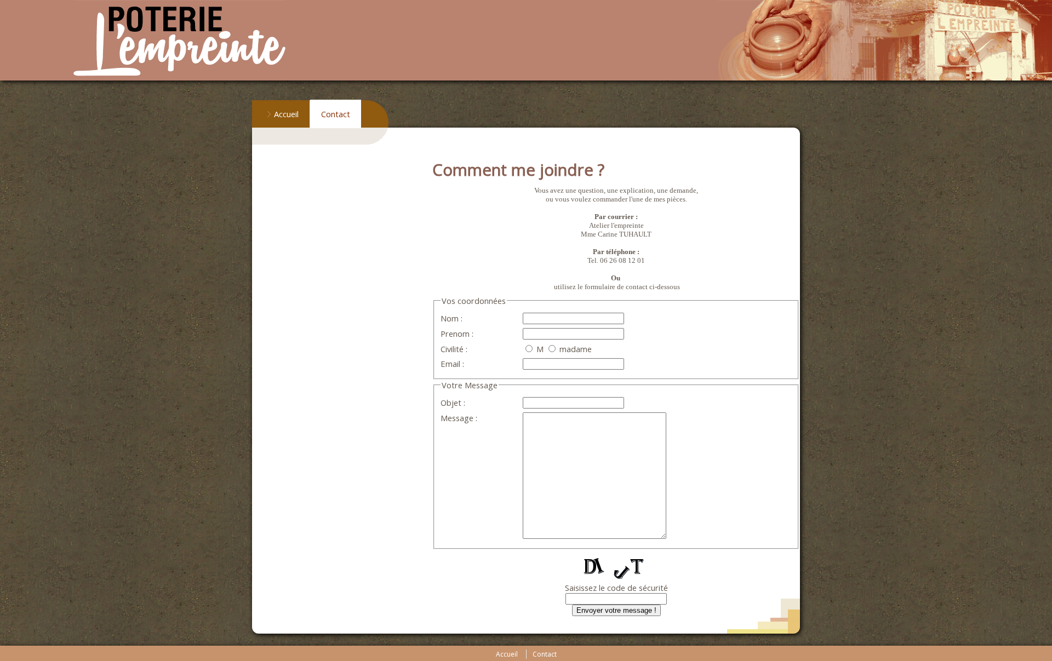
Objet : (453, 402)
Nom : (451, 318)
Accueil (286, 113)
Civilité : (454, 348)
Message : (459, 417)
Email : (452, 363)
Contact (335, 113)
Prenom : (457, 333)
